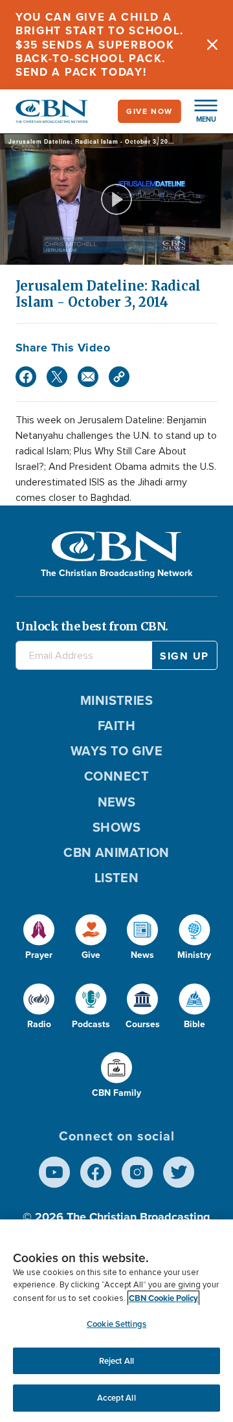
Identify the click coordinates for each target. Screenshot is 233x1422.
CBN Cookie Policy (163, 1298)
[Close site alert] (212, 44)
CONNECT (116, 776)
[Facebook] (26, 376)
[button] (199, 111)
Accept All (116, 1398)
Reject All (116, 1361)
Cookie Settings (116, 1324)
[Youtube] (54, 1172)
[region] (116, 1320)
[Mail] (88, 376)
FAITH (116, 725)
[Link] (119, 376)
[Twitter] (57, 376)
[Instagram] (137, 1172)
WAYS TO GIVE (116, 751)
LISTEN (116, 877)
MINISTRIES (116, 700)
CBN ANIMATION (116, 852)
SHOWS (116, 827)
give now (149, 111)
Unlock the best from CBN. (92, 626)
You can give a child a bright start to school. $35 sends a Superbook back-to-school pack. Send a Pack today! (100, 44)
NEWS (117, 802)
